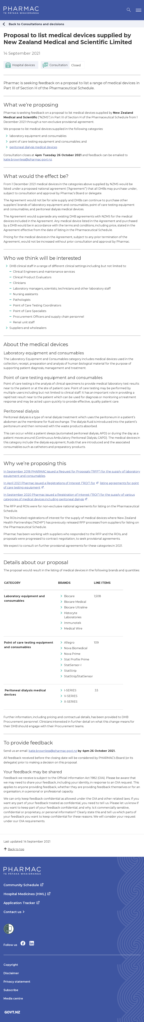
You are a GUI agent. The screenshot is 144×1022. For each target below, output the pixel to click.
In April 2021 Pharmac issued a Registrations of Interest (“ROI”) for (49, 483)
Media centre (13, 998)
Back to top (16, 849)
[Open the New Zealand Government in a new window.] (72, 1012)
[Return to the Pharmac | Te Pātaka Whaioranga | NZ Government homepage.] (21, 10)
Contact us (12, 912)
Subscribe (11, 990)
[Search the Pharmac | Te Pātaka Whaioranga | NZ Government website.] (128, 10)
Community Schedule (21, 885)
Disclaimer (11, 973)
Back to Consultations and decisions (36, 24)
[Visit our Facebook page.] (23, 943)
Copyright (11, 964)
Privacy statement (17, 981)
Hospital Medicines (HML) (25, 894)
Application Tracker (19, 903)
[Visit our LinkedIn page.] (32, 943)
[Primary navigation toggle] (137, 10)
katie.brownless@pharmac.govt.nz (28, 159)
